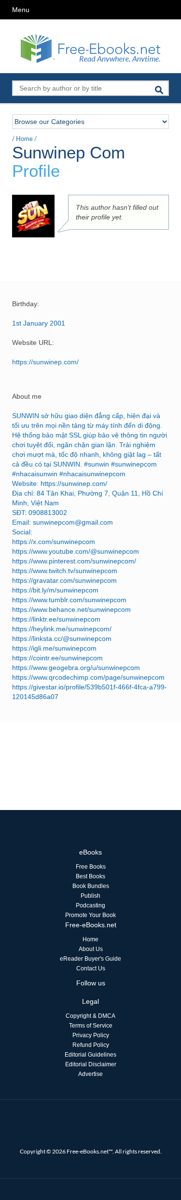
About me (27, 396)
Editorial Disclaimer (90, 1064)
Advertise (90, 1074)
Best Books (90, 876)
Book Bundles (90, 886)
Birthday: (25, 304)
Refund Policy (90, 1045)
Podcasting (90, 905)
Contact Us (90, 968)
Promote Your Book (90, 915)
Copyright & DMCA (90, 1016)
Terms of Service (90, 1025)
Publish (90, 895)
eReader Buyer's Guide (90, 958)
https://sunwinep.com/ (45, 362)
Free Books (91, 866)
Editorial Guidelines (90, 1054)
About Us (91, 949)
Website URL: (33, 342)
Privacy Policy (90, 1035)
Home (24, 138)
